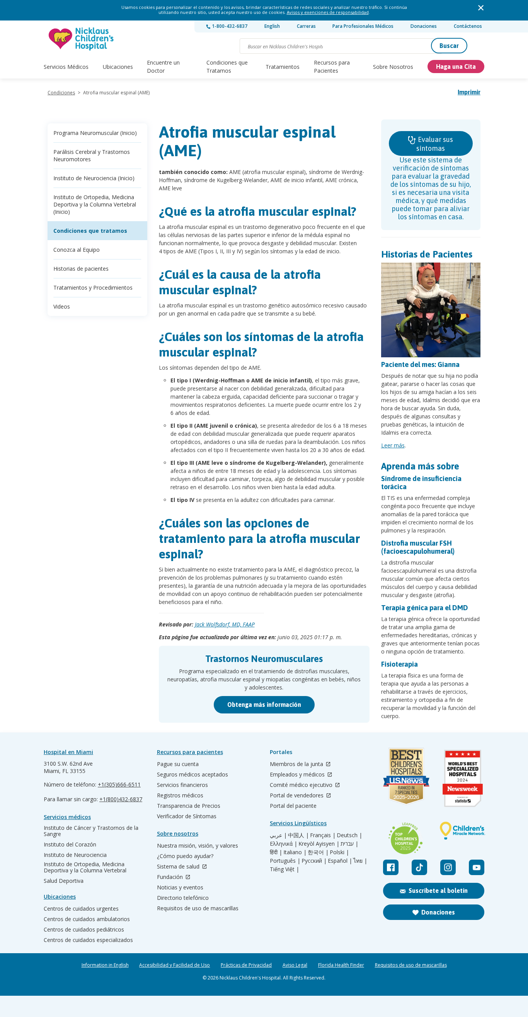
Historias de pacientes (81, 268)
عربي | (278, 835)
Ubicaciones (118, 66)
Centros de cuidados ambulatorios (87, 919)
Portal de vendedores (297, 795)
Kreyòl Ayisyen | (318, 844)
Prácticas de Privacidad (246, 965)
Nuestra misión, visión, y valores (197, 846)
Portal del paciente (293, 806)
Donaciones (423, 26)
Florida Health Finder (341, 965)
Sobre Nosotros (393, 66)
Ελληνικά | (283, 844)
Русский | (314, 861)
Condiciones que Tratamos (227, 66)
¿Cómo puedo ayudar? (185, 856)
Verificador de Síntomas (186, 816)
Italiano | (295, 852)
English (272, 26)
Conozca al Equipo (76, 249)
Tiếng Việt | (284, 869)
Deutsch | (349, 835)
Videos (61, 306)
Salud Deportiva (63, 881)
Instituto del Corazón (70, 844)
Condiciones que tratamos (90, 230)
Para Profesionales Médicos (362, 26)
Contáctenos (468, 26)
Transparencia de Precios (188, 806)
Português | (285, 861)
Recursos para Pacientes (332, 66)
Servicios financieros (182, 785)
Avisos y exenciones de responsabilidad (328, 12)
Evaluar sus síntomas (434, 143)
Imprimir (469, 92)
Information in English (105, 965)
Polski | (339, 852)
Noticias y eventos (180, 887)
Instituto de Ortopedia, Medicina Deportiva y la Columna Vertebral (85, 867)
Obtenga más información (264, 704)
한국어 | (318, 852)
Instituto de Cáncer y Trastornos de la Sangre (91, 831)
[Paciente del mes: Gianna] (431, 310)
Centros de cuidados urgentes (81, 909)
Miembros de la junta (297, 764)
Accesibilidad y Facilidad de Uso (174, 965)
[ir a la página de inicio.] (81, 39)
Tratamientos (283, 66)
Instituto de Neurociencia (75, 855)
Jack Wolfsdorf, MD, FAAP (225, 624)
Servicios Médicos (66, 66)
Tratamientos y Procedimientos (93, 287)
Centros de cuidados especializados (88, 940)
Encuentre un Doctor (163, 66)
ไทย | (360, 861)
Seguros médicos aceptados (192, 774)
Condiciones (61, 92)
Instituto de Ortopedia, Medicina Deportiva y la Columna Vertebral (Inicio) (94, 204)
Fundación (170, 877)
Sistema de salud (179, 866)
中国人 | (298, 835)
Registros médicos (180, 795)
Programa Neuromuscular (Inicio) (95, 133)
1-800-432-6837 (229, 26)
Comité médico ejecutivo (302, 785)
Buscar (449, 45)
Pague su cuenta (178, 764)
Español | (340, 861)
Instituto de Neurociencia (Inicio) (94, 178)
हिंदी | (276, 852)
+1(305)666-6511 (119, 784)
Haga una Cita (456, 66)
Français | (323, 835)
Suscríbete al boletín (438, 890)
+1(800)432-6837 (120, 799)
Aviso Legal (295, 965)
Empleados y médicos (298, 774)
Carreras (306, 26)
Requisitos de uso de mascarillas (197, 908)
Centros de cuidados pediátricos (84, 930)
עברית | (349, 844)
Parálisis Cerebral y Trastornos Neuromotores (91, 155)
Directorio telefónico (183, 898)
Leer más (393, 445)
